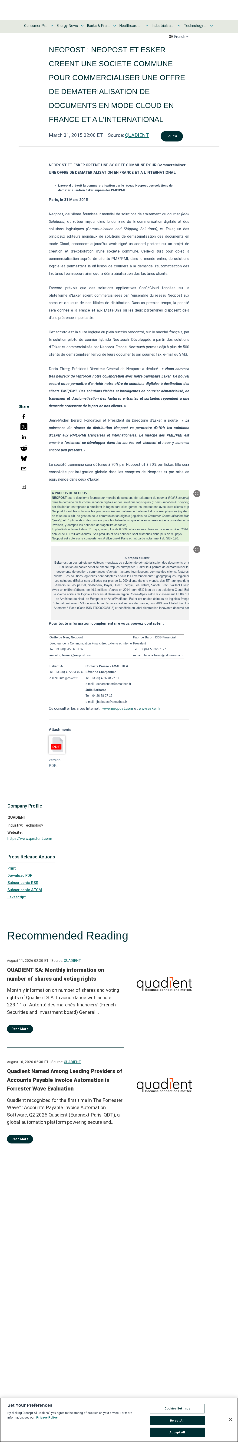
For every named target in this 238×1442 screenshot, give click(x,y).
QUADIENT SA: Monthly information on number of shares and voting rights (55, 974)
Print (11, 868)
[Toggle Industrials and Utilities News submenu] (179, 25)
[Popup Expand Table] (196, 493)
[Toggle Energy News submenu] (82, 25)
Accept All (177, 1432)
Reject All (177, 1420)
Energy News (67, 25)
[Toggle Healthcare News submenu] (147, 25)
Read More (20, 1029)
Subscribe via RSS (22, 882)
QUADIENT (137, 135)
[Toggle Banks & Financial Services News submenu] (114, 25)
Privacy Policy (47, 1417)
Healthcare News (130, 25)
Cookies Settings (177, 1408)
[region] (119, 1420)
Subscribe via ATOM (24, 890)
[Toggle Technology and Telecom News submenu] (211, 25)
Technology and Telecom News (195, 25)
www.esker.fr (149, 708)
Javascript (16, 897)
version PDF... (54, 763)
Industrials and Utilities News (163, 25)
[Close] (230, 1419)
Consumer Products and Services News (35, 25)
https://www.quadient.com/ (30, 838)
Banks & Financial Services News (98, 25)
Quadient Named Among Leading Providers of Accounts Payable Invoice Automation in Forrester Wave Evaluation (64, 1080)
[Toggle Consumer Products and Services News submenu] (52, 25)
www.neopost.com (117, 708)
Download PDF (19, 875)
